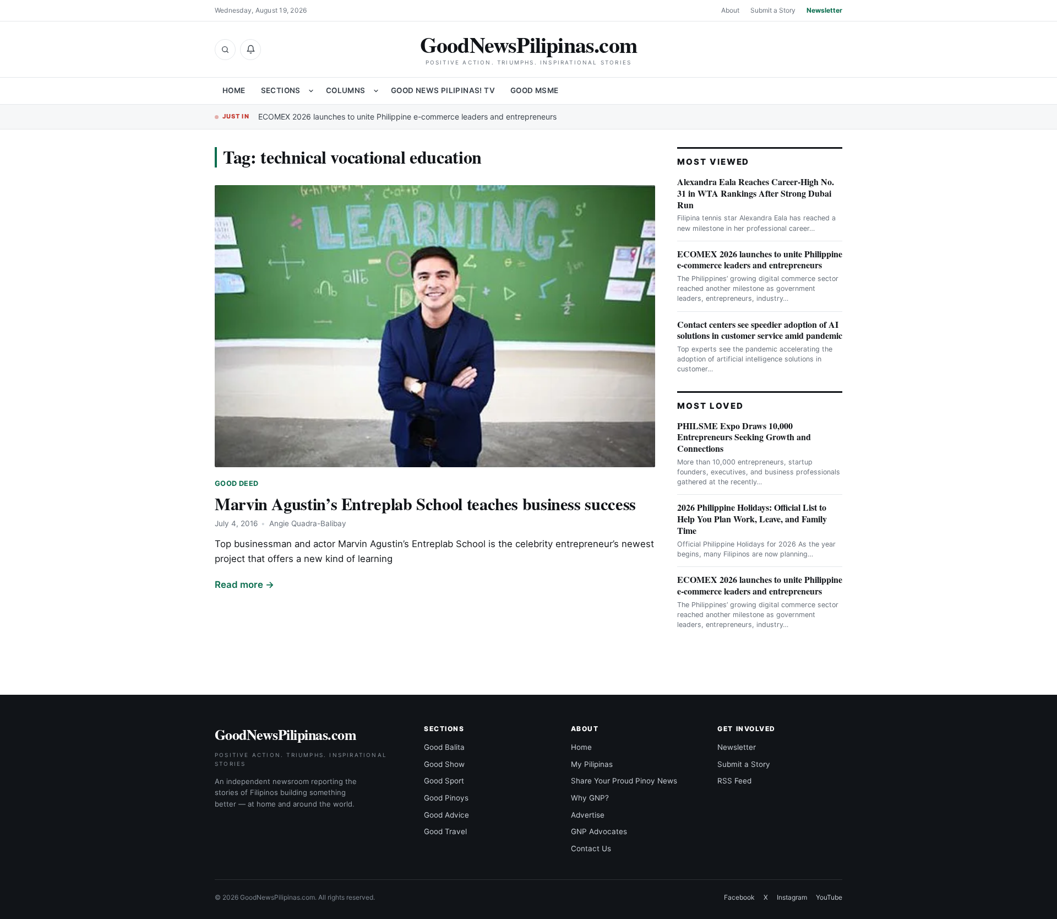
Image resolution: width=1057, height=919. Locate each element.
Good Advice (446, 814)
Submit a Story (773, 10)
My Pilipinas (592, 764)
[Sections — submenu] (311, 91)
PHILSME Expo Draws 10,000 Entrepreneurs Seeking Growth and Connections (744, 437)
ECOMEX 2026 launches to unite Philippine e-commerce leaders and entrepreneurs (407, 116)
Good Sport (444, 780)
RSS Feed (734, 780)
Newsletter (824, 10)
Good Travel (445, 831)
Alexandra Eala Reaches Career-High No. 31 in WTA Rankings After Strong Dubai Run (755, 193)
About (730, 10)
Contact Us (591, 848)
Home (234, 90)
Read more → (244, 584)
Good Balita (444, 747)
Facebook (739, 897)
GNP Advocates (599, 831)
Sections (281, 90)
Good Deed (236, 483)
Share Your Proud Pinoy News (624, 780)
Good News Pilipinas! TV (443, 90)
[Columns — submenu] (376, 91)
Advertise (587, 814)
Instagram (792, 897)
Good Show (444, 764)
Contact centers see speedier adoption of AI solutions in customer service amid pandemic (759, 330)
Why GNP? (590, 797)
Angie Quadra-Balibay (307, 523)
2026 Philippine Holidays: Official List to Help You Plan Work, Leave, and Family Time (752, 519)
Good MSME (534, 90)
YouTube (829, 897)
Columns (346, 90)
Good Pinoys (446, 797)
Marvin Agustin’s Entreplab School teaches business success (425, 503)
